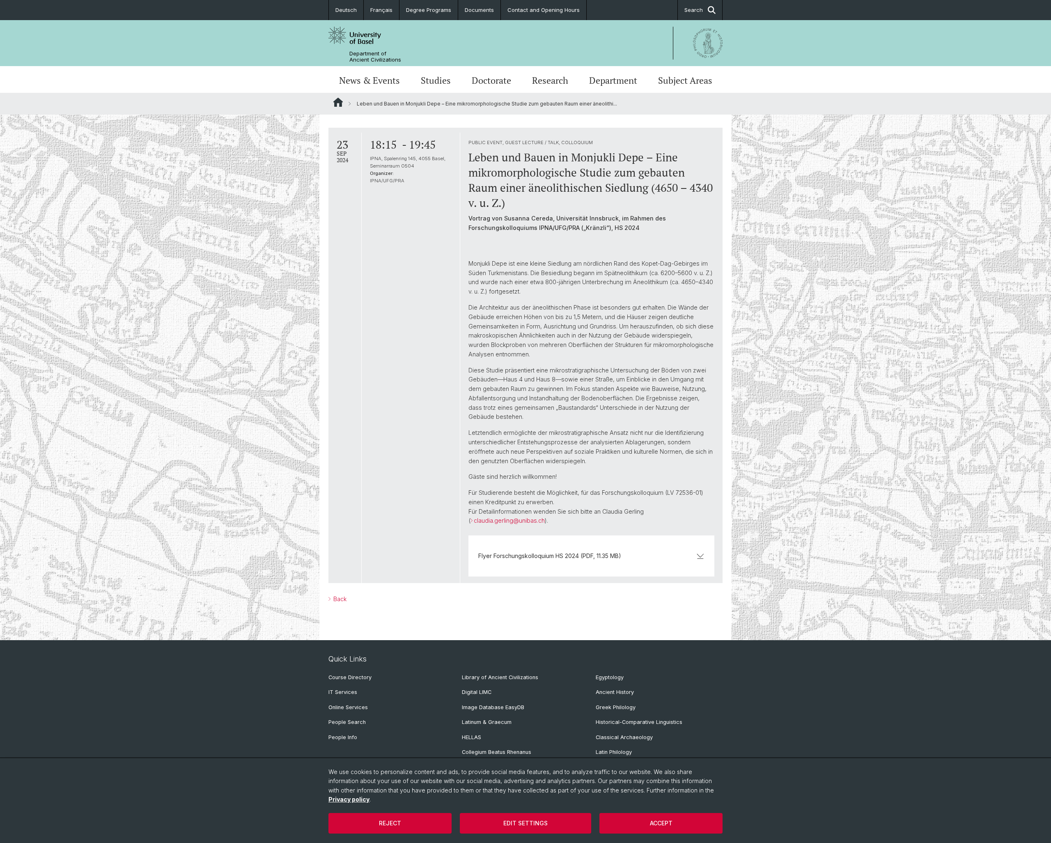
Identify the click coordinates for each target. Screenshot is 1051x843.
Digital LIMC (476, 692)
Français (381, 10)
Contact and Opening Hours (543, 10)
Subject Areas (685, 80)
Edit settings (525, 823)
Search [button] (693, 10)
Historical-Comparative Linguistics (639, 722)
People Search (347, 722)
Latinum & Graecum (487, 722)
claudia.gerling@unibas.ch (509, 520)
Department (613, 80)
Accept (661, 823)
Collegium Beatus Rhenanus (496, 752)
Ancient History (615, 692)
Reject (390, 823)
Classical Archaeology (624, 737)
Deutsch (346, 10)
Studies (436, 80)
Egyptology (610, 677)
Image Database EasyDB (493, 707)
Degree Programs (428, 10)
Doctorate (491, 80)
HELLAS (471, 737)
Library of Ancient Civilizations (500, 677)
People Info (342, 737)
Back (339, 598)
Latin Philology (614, 752)
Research (550, 80)
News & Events (369, 80)
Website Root (338, 102)
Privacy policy (348, 799)
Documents (479, 10)
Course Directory (350, 677)
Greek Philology (616, 707)
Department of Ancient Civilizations (375, 57)
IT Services (342, 692)
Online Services (348, 707)
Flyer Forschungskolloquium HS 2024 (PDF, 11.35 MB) (549, 555)
